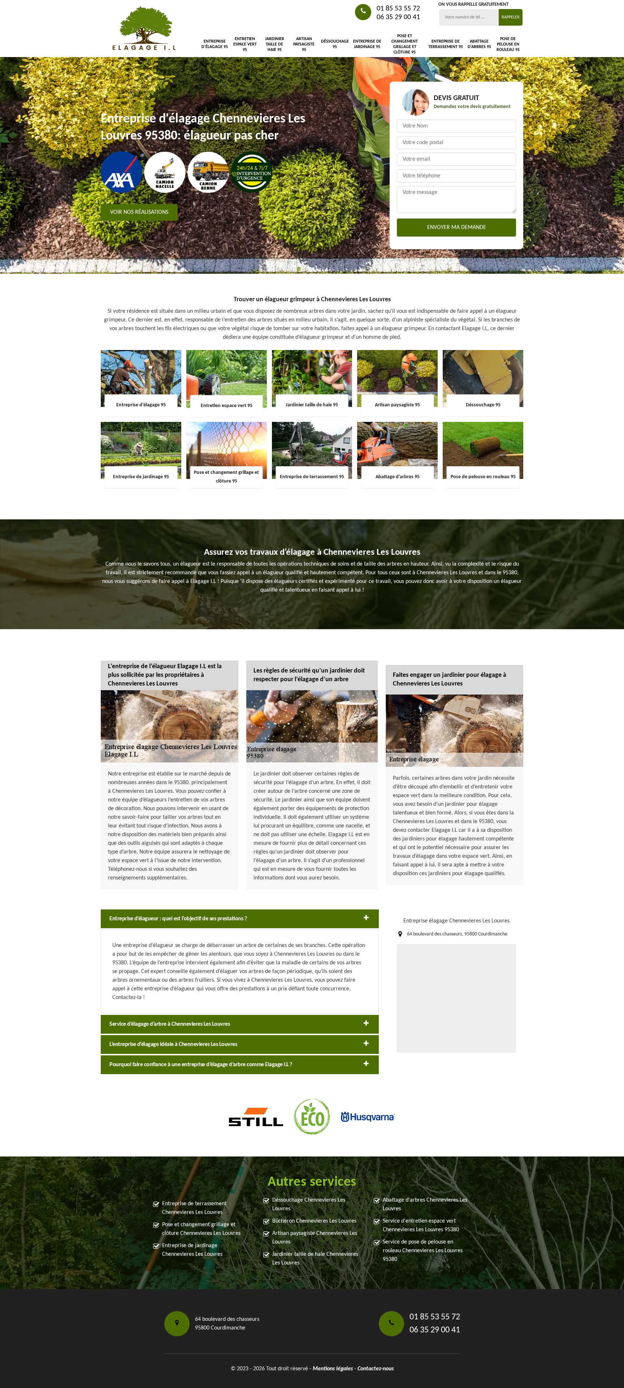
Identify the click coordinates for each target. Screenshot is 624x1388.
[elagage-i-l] (144, 28)
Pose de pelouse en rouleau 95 (508, 44)
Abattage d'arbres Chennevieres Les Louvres (425, 1204)
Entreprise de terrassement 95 (445, 44)
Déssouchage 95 (335, 44)
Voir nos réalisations (139, 212)
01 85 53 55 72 (398, 8)
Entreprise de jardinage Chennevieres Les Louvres (192, 1250)
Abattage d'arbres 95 (479, 44)
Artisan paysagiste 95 (304, 44)
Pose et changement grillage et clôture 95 (404, 44)
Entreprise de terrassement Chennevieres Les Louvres (194, 1208)
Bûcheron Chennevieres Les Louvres (314, 1221)
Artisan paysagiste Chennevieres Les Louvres (314, 1238)
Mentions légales (333, 1369)
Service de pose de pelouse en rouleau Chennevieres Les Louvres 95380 (423, 1250)
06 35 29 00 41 (398, 17)
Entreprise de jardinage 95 (367, 44)
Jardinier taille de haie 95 (274, 44)
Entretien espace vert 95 (245, 44)
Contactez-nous (376, 1369)
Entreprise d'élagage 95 (215, 44)
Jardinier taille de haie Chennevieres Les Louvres (315, 1258)
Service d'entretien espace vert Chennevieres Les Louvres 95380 (421, 1225)
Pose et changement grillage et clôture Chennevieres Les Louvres (201, 1229)
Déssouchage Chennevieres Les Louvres (308, 1204)
